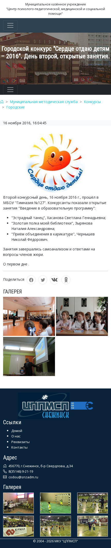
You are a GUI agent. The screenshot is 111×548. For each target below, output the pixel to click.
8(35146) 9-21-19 (20, 471)
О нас (15, 436)
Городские (15, 107)
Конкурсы (92, 101)
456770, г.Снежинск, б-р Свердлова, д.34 (40, 466)
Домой (16, 430)
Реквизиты (20, 441)
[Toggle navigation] (10, 25)
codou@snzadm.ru (23, 477)
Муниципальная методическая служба (44, 101)
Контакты (19, 447)
